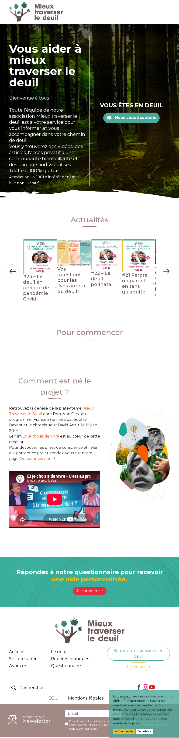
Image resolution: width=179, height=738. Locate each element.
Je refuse (144, 731)
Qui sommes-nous (37, 458)
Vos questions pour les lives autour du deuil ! (71, 280)
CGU (53, 698)
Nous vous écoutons (135, 117)
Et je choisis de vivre (41, 436)
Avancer (17, 665)
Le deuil (59, 651)
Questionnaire (66, 665)
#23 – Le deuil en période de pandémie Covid (36, 288)
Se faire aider (23, 658)
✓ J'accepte (124, 731)
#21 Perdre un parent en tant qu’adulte (135, 283)
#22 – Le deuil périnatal (102, 278)
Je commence (89, 591)
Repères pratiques (70, 658)
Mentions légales (86, 698)
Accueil (16, 651)
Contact (138, 666)
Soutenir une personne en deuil (138, 653)
